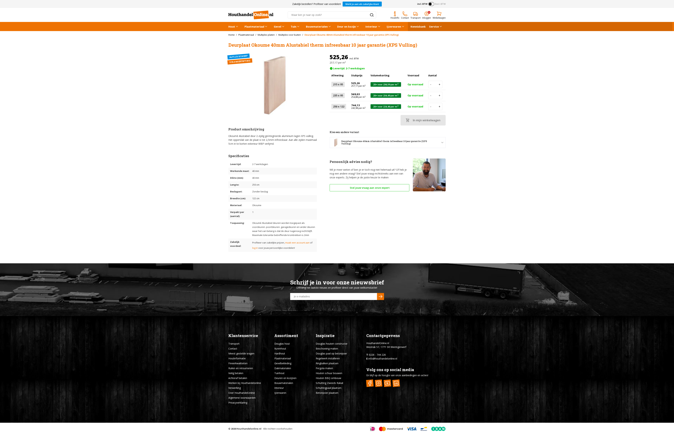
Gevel (277, 26)
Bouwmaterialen (317, 26)
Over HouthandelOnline (241, 392)
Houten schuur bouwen (329, 373)
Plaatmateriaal (254, 26)
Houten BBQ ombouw (328, 378)
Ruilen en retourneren (240, 368)
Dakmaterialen (282, 368)
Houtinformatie (237, 358)
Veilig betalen (235, 373)
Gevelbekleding (282, 363)
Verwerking (234, 388)
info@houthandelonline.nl (382, 358)
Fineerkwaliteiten (237, 363)
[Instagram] (378, 383)
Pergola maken (324, 368)
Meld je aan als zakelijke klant (362, 4)
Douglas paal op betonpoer (331, 353)
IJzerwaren (394, 26)
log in (255, 247)
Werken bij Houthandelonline (244, 383)
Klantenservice (243, 335)
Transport (234, 343)
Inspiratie (325, 335)
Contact (232, 348)
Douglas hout (282, 343)
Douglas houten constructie (331, 343)
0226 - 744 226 (377, 354)
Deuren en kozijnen (285, 378)
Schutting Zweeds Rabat (329, 383)
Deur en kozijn (346, 26)
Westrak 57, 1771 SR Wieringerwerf (386, 347)
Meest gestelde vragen (241, 353)
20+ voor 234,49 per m (385, 95)
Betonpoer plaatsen (327, 392)
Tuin (293, 26)
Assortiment (286, 335)
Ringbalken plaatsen (327, 363)
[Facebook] (370, 383)
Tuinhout (279, 373)
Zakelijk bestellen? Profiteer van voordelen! (316, 4)
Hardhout (279, 353)
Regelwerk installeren (328, 358)
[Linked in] (396, 383)
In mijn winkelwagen (426, 120)
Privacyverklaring (237, 402)
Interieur (371, 26)
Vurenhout (280, 348)
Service (434, 26)
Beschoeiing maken (327, 348)
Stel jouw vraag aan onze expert (369, 187)
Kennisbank (418, 26)
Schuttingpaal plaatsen (328, 388)
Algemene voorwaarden (242, 397)
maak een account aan (297, 242)
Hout (231, 26)
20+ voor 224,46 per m (385, 106)
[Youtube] (387, 383)
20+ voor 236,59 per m (385, 84)
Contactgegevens (383, 335)
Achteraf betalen (237, 378)
